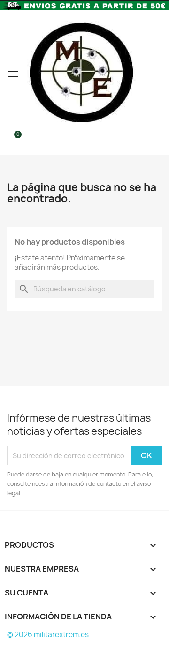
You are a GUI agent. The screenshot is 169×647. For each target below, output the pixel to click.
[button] (13, 74)
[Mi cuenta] (157, 74)
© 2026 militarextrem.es (48, 635)
